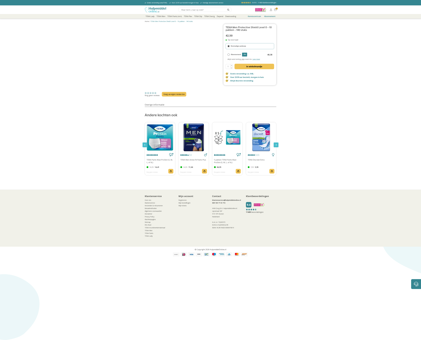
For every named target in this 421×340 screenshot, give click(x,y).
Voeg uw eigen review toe (174, 94)
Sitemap (148, 222)
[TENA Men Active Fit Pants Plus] (194, 137)
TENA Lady (149, 236)
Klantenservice (150, 203)
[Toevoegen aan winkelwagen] (170, 171)
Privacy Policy (149, 217)
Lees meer (256, 59)
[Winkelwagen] (275, 9)
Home (147, 21)
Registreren (182, 200)
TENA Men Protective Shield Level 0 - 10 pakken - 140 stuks (172, 21)
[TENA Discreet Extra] (261, 137)
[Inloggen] (271, 10)
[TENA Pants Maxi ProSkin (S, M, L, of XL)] (160, 137)
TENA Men (148, 230)
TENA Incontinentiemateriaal (155, 228)
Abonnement (270, 16)
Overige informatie (154, 104)
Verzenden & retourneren (154, 206)
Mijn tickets (182, 206)
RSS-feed (148, 225)
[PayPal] (176, 254)
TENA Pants (149, 233)
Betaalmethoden (151, 208)
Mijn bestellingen (184, 203)
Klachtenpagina (150, 219)
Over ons (148, 200)
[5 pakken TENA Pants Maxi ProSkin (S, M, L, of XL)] (227, 137)
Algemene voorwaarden (153, 211)
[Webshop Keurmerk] (260, 10)
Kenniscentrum (254, 16)
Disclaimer (148, 214)
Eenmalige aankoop (238, 46)
